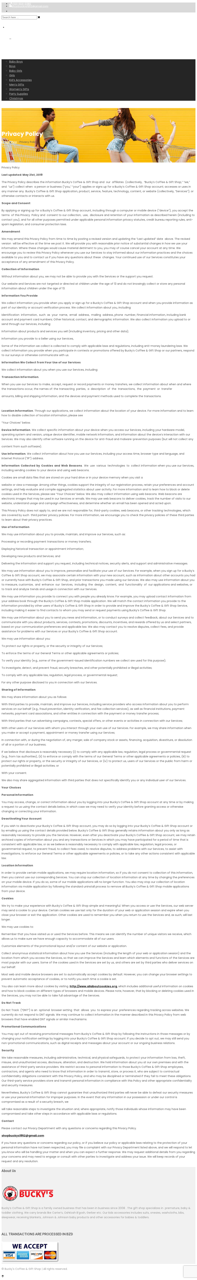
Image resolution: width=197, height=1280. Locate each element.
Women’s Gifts (19, 89)
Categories (12, 57)
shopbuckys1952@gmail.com (30, 6)
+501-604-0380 (21, 4)
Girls (12, 75)
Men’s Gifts (16, 85)
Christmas (16, 98)
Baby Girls (15, 71)
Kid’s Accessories (20, 80)
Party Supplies (18, 94)
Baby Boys (16, 62)
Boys (12, 66)
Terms (8, 103)
